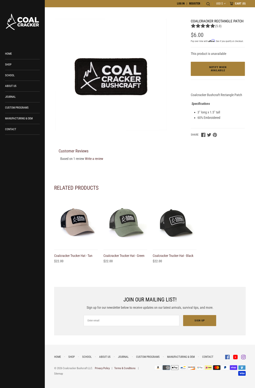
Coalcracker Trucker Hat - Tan (73, 256)
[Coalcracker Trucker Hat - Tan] (76, 223)
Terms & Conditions (125, 368)
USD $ (219, 3)
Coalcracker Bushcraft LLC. (78, 368)
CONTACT (10, 129)
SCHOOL (10, 75)
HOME (8, 53)
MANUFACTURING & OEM (19, 118)
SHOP (8, 64)
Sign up (200, 320)
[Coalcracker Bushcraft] (22, 22)
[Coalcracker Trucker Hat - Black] (174, 223)
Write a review (94, 159)
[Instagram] (243, 357)
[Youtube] (235, 357)
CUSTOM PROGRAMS (17, 107)
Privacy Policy (102, 368)
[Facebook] (227, 357)
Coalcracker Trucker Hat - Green (123, 256)
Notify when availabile (218, 69)
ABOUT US (10, 86)
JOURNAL (10, 96)
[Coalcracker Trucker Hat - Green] (125, 223)
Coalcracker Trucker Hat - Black (173, 256)
